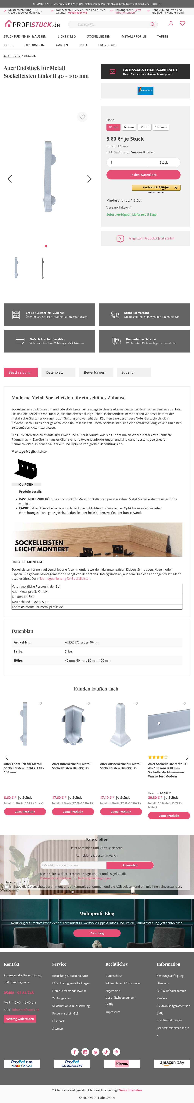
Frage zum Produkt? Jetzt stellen (151, 238)
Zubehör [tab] (128, 372)
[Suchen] (153, 24)
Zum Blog (97, 933)
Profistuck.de (12, 56)
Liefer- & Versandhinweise (69, 991)
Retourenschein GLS (65, 1013)
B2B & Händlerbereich (171, 991)
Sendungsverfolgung (170, 976)
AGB (119, 886)
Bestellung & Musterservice (70, 976)
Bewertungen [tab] (94, 372)
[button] (156, 189)
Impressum (113, 1012)
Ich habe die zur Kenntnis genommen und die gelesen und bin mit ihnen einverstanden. (95, 886)
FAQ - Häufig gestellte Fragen (71, 983)
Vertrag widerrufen (20, 1019)
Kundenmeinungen (169, 1020)
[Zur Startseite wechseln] (32, 24)
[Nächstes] (88, 180)
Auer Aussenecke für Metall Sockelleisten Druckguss (121, 766)
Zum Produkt (25, 812)
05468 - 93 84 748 (19, 992)
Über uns (163, 983)
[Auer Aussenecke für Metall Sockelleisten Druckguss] (121, 725)
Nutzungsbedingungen (94, 878)
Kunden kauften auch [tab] (96, 689)
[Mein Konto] (170, 24)
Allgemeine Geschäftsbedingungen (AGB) (120, 997)
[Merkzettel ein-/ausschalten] (82, 117)
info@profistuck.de (25, 1010)
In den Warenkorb (144, 175)
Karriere (162, 998)
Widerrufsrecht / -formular (123, 983)
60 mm (129, 127)
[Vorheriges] (8, 180)
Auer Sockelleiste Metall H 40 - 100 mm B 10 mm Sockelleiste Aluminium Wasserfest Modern (167, 770)
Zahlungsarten (61, 998)
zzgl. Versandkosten (139, 152)
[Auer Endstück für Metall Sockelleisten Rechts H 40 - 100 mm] (25, 725)
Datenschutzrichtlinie (55, 878)
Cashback (58, 1021)
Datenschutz (114, 976)
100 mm (161, 127)
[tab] (21, 372)
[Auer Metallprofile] (145, 91)
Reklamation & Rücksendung (71, 1006)
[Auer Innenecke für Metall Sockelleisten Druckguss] (73, 725)
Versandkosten (130, 1090)
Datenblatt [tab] (54, 372)
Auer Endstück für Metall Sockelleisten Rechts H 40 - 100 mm (24, 768)
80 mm (144, 127)
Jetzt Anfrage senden (128, 11)
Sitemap (57, 1028)
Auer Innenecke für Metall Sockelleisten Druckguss (72, 766)
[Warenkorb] (191, 20)
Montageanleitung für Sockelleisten (65, 579)
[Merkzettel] (182, 24)
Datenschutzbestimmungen (47, 886)
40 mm (113, 127)
